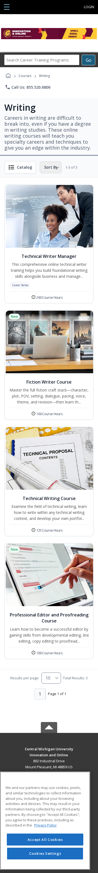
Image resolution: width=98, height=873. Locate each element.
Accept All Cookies (45, 839)
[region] (45, 821)
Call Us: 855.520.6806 (27, 87)
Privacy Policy (45, 825)
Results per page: (24, 677)
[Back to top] (49, 752)
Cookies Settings (45, 853)
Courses (25, 75)
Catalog (24, 167)
